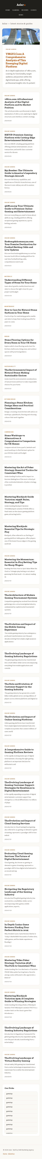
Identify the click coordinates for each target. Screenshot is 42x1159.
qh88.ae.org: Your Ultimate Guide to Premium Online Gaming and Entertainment (20, 209)
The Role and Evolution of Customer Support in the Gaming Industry (18, 687)
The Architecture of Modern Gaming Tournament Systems (21, 596)
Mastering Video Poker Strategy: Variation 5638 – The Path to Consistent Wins (20, 963)
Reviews (25, 10)
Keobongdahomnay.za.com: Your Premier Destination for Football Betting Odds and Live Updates (20, 245)
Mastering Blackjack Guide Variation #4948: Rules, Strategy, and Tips (19, 499)
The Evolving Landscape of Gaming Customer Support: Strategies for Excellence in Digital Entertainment (20, 786)
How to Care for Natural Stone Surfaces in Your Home (21, 311)
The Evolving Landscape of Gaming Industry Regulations (21, 655)
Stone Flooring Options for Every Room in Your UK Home (20, 341)
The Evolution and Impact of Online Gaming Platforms (20, 718)
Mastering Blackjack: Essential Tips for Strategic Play (19, 529)
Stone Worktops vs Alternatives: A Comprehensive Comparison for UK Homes (20, 439)
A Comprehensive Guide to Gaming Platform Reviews (19, 751)
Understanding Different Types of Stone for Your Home (21, 281)
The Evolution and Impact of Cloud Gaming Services (20, 822)
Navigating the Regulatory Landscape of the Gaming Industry (19, 892)
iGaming (15, 10)
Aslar (20, 5)
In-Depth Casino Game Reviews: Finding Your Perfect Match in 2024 (17, 927)
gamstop (9, 1093)
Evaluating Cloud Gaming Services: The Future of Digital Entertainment (19, 856)
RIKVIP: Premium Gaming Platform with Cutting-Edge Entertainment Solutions (20, 137)
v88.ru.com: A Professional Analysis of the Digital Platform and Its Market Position (19, 103)
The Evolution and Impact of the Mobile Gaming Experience (20, 627)
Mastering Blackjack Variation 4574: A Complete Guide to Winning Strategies (20, 998)
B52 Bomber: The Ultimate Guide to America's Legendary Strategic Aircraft (21, 173)
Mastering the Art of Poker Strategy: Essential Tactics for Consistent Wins (21, 470)
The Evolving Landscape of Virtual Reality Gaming (19, 1059)
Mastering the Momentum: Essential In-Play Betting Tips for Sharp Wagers (21, 562)
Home (7, 10)
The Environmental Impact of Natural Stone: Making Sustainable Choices (21, 373)
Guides (34, 10)
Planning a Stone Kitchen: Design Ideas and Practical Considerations (19, 405)
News (21, 15)
